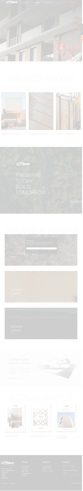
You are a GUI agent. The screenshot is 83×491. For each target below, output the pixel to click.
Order (42, 251)
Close (57, 235)
